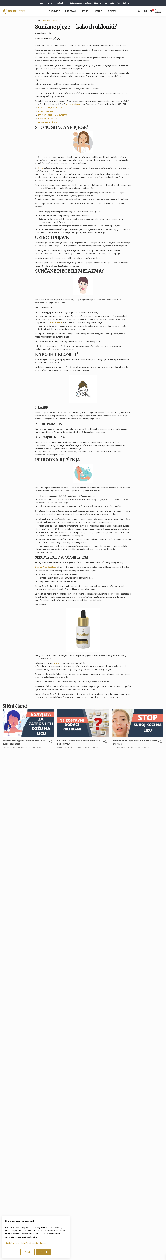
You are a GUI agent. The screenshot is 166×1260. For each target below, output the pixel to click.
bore (40, 168)
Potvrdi (43, 1252)
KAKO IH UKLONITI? (47, 118)
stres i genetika (54, 322)
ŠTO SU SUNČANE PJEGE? (50, 107)
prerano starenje (73, 104)
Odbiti (27, 1252)
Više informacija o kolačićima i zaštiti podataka (25, 1243)
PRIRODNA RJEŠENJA (47, 122)
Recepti (98, 11)
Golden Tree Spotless (45, 567)
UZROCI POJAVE (45, 111)
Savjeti (85, 11)
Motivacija (46, 20)
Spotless (57, 663)
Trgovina (54, 11)
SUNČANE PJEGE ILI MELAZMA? (52, 115)
